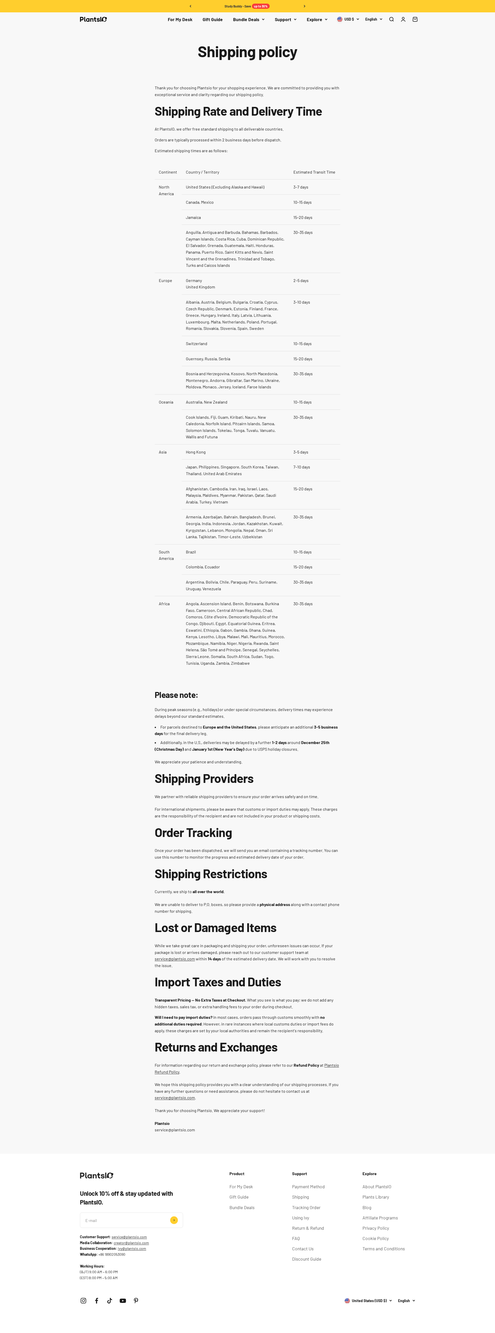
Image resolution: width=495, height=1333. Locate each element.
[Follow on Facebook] (96, 1300)
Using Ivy (300, 1217)
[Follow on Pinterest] (136, 1300)
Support (283, 19)
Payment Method (308, 1186)
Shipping (300, 1197)
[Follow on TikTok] (109, 1300)
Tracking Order (306, 1207)
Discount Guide (306, 1259)
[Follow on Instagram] (83, 1300)
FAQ (296, 1238)
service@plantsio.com (129, 1237)
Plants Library (375, 1197)
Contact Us (303, 1248)
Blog (366, 1207)
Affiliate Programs (380, 1217)
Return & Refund (308, 1228)
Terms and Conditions (383, 1248)
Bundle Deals (246, 19)
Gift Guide (213, 19)
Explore (314, 19)
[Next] (305, 6)
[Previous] (190, 6)
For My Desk (180, 19)
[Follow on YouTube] (122, 1300)
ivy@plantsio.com (132, 1248)
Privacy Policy (375, 1228)
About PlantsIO (376, 1186)
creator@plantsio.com (131, 1243)
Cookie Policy (375, 1238)
